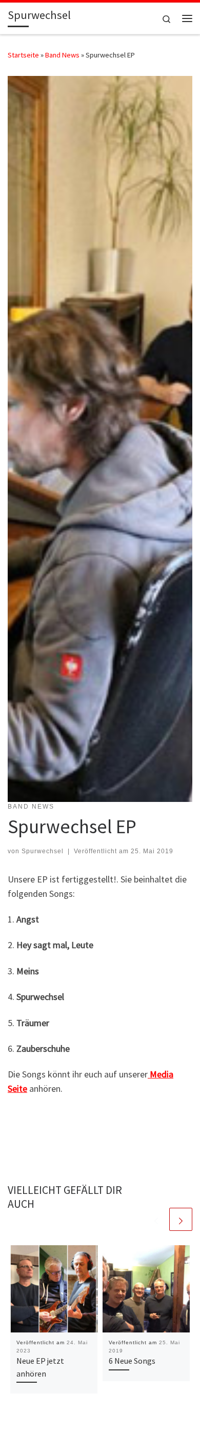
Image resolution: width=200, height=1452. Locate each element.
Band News (62, 55)
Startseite (23, 55)
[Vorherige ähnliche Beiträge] (156, 1219)
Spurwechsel (43, 851)
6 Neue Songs (132, 1361)
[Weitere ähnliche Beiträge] (180, 1219)
